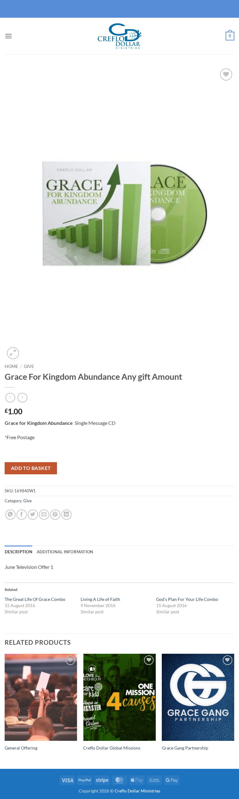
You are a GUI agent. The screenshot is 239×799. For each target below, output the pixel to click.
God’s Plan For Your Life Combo (187, 599)
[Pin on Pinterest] (55, 514)
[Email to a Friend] (44, 514)
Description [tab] (18, 551)
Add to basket (31, 468)
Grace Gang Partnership (185, 747)
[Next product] (10, 397)
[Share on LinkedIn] (66, 514)
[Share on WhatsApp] (10, 514)
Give (29, 366)
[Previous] (5, 710)
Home (11, 366)
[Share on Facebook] (21, 514)
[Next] (234, 710)
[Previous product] (22, 397)
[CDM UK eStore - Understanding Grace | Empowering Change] (119, 36)
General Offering (21, 747)
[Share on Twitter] (33, 514)
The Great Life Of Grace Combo (35, 599)
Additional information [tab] (65, 551)
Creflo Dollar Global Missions (111, 747)
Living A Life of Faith (100, 599)
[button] (8, 36)
